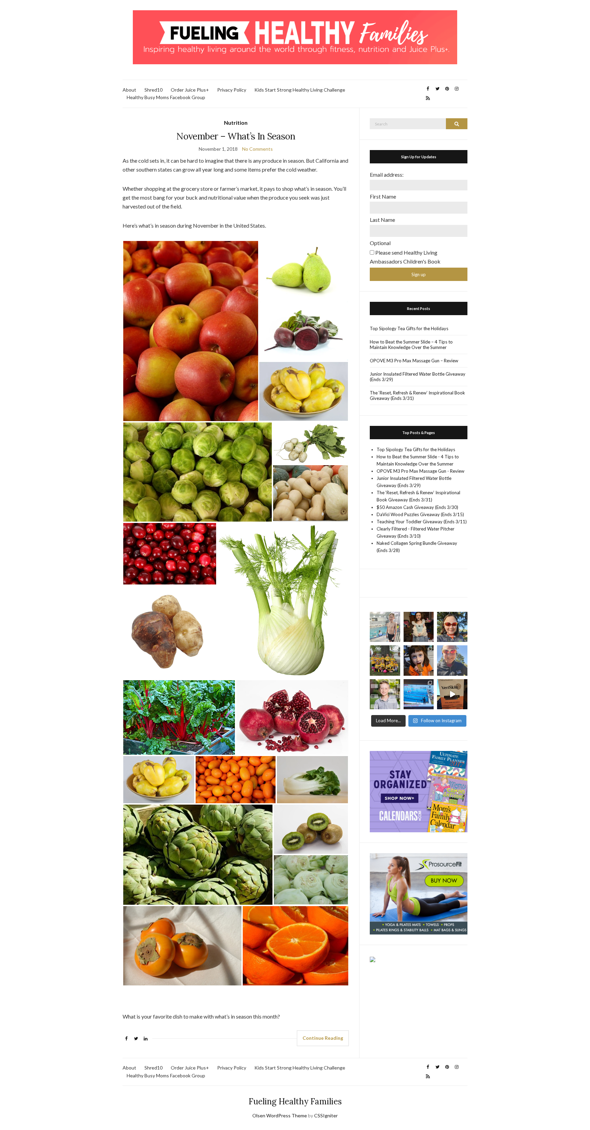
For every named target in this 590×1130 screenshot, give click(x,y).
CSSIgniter (326, 1115)
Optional (380, 243)
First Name (383, 196)
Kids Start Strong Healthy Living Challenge (299, 90)
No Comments (257, 149)
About (129, 90)
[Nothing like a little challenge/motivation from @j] (452, 627)
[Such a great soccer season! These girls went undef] (385, 660)
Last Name (382, 219)
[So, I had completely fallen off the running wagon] (452, 660)
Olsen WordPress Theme (279, 1115)
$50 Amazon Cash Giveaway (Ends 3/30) (417, 507)
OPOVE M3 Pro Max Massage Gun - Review (420, 471)
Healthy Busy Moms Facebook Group (166, 97)
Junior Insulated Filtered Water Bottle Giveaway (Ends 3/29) (417, 376)
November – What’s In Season (236, 136)
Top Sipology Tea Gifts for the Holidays (409, 328)
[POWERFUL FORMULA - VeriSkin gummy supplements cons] (452, 694)
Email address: (387, 174)
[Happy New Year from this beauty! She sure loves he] (419, 627)
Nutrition (236, 122)
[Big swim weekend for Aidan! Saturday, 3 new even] (385, 627)
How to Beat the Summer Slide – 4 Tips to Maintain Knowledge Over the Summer (411, 344)
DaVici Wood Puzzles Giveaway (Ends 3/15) (420, 514)
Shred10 (153, 90)
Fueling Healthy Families (295, 1101)
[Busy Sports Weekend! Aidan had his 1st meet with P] (419, 694)
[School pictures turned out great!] (385, 694)
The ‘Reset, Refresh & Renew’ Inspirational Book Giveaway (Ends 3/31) (417, 395)
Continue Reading (323, 1038)
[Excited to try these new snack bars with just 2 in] (419, 660)
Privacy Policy (231, 90)
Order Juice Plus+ (190, 90)
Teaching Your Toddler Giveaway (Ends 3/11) (422, 521)
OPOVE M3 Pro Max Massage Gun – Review (414, 360)
